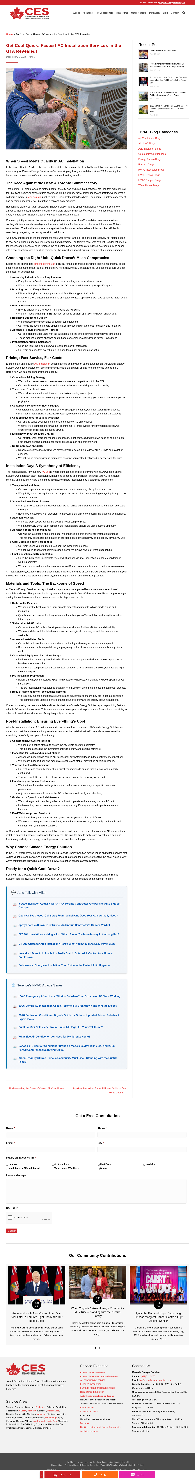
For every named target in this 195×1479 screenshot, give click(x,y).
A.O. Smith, (129, 1465)
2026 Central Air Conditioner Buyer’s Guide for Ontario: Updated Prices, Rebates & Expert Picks (68, 1017)
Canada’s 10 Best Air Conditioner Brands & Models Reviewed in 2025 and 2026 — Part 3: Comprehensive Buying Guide (68, 1047)
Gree (111, 1462)
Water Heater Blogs (148, 185)
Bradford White (117, 1465)
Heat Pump (122, 12)
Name (10, 1128)
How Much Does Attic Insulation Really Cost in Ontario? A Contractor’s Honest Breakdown (65, 955)
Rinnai (92, 1465)
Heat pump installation (92, 1392)
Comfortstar (139, 1465)
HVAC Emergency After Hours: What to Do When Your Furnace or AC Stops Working (69, 996)
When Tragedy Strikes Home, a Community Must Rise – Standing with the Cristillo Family (67, 1059)
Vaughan (41, 1414)
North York (52, 1421)
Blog (165, 12)
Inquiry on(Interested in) (21, 1157)
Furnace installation (90, 1384)
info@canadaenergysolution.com (155, 1380)
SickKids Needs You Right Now (163, 50)
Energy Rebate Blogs (149, 159)
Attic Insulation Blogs (149, 148)
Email (10, 1143)
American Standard (73, 1465)
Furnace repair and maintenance (97, 1388)
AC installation (42, 363)
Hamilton (31, 1410)
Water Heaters (138, 12)
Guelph (22, 1410)
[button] (96, 1347)
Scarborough (39, 1421)
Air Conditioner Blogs (149, 138)
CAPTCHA (12, 1208)
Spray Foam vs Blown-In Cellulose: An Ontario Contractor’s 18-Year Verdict (64, 925)
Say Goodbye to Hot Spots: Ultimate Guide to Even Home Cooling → (99, 1090)
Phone (102, 1128)
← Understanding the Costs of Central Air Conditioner (35, 1088)
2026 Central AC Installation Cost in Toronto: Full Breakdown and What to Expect (67, 1005)
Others (103, 1168)
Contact (175, 12)
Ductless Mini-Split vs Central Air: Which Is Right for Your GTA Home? (60, 1027)
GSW (108, 1465)
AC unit (46, 472)
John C (32, 56)
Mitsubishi (125, 1462)
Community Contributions (152, 154)
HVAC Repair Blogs (149, 175)
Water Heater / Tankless (66, 1168)
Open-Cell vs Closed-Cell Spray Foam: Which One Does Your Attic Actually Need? (68, 915)
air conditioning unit (44, 264)
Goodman (97, 1462)
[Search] (183, 12)
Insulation (151, 1164)
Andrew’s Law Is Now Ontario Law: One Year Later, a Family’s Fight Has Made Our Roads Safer (168, 80)
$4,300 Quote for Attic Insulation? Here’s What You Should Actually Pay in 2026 (66, 943)
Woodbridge (51, 1417)
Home (9, 34)
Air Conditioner (62, 1164)
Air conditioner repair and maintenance (99, 1376)
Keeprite (85, 1465)
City (101, 1143)
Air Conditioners (104, 12)
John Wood (100, 1465)
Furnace (13, 1164)
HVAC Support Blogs (149, 180)
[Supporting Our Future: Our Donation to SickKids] (151, 1304)
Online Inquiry (179, 3)
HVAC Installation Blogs (151, 169)
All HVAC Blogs (147, 143)
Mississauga (34, 197)
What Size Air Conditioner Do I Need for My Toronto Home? (54, 1036)
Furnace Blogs (146, 164)
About (76, 12)
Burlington (40, 1407)
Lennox (105, 1462)
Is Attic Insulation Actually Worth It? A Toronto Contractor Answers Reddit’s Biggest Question (69, 905)
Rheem (54, 1465)
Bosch (117, 1462)
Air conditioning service (92, 1380)
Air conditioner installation (92, 1372)
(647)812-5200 (164, 3)
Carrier (61, 1465)
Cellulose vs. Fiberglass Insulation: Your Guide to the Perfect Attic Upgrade (64, 965)
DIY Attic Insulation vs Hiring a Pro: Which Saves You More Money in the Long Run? (68, 934)
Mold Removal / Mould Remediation (26, 1168)
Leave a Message (17, 1175)
